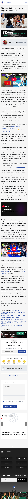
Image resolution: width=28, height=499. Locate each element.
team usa (4, 369)
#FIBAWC (13, 126)
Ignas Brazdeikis (5, 271)
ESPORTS (7, 467)
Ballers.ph (14, 310)
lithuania (20, 368)
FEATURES (7, 463)
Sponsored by (5, 330)
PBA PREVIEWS (21, 463)
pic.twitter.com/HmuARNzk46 (8, 128)
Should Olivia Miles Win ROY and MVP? (11, 317)
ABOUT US (21, 467)
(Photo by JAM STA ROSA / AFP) (19, 26)
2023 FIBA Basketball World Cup (9, 368)
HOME (6, 458)
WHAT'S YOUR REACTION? (14, 358)
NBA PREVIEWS (21, 458)
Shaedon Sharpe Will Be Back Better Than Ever (13, 315)
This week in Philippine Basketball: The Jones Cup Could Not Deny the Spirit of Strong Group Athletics (13, 322)
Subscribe (21, 480)
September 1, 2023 (6, 131)
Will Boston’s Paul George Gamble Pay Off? (12, 319)
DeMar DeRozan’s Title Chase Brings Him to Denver (12, 326)
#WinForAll (18, 126)
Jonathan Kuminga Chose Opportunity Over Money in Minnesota (13, 313)
